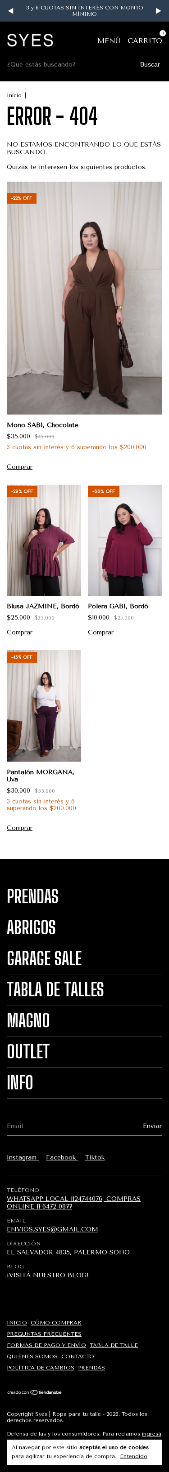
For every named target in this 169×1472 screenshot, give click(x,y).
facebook (62, 1157)
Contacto (77, 1356)
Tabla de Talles (55, 989)
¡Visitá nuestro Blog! (48, 1275)
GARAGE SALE (44, 958)
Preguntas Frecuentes (44, 1334)
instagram (23, 1157)
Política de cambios (40, 1368)
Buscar (150, 64)
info (20, 1082)
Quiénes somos (32, 1356)
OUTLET (28, 1051)
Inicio (14, 95)
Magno (28, 1020)
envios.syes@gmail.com (52, 1229)
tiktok (95, 1157)
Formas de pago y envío (46, 1345)
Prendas (33, 896)
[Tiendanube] (35, 1393)
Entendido (133, 1456)
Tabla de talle (114, 1345)
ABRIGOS (31, 927)
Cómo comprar (56, 1323)
